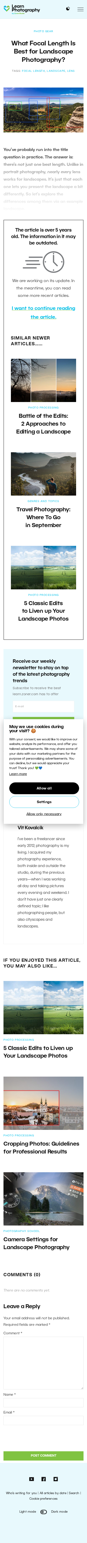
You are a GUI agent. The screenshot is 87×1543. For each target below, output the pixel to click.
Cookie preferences (43, 1499)
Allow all (44, 788)
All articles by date (53, 1493)
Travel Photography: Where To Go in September (43, 517)
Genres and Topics (43, 501)
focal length (33, 71)
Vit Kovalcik (30, 828)
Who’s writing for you (21, 1493)
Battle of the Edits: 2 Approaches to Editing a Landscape (43, 424)
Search (74, 1493)
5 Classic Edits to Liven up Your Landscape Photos (43, 611)
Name (9, 1394)
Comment (12, 1333)
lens (71, 71)
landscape (56, 71)
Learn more (18, 774)
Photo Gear (43, 31)
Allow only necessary (44, 814)
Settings (44, 802)
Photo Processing (43, 408)
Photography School (21, 1231)
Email (9, 1412)
